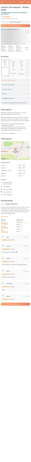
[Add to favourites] (27, 30)
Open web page (7, 189)
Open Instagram (7, 194)
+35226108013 (6, 186)
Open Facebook (7, 192)
